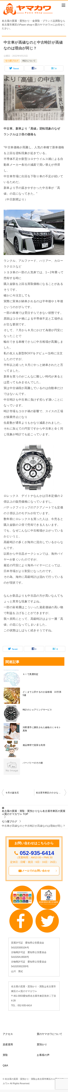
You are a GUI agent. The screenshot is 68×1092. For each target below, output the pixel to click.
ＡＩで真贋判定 (30, 674)
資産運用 (8, 1044)
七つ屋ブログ (11, 61)
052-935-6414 (37, 853)
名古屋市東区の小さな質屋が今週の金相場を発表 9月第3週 (51, 792)
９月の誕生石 (12, 792)
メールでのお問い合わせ (36, 870)
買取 (5, 1054)
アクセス (8, 1033)
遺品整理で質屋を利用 (34, 745)
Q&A (5, 1065)
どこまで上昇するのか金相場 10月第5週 (42, 693)
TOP (33, 812)
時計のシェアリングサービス (37, 709)
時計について (29, 61)
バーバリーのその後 (33, 763)
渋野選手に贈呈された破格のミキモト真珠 (42, 729)
